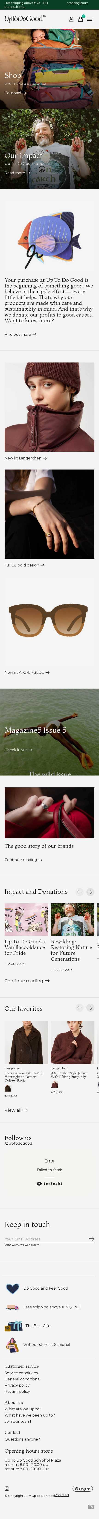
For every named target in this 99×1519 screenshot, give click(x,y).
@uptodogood (18, 1143)
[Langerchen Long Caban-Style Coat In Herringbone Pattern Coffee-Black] (26, 1042)
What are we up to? (23, 1409)
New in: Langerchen (23, 458)
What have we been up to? (30, 1415)
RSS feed (62, 1495)
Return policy (17, 1391)
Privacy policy (17, 1385)
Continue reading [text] (25, 981)
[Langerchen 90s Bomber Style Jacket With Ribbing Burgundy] (72, 1042)
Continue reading (21, 860)
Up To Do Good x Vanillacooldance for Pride (25, 947)
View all (16, 1111)
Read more (15, 173)
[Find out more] (49, 236)
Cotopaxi (13, 93)
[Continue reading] (49, 812)
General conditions (22, 1379)
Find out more (18, 334)
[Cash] (91, 1508)
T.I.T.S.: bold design (22, 565)
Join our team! (18, 1421)
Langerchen (13, 1068)
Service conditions (21, 1373)
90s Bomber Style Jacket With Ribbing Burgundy (69, 1075)
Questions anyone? (22, 1439)
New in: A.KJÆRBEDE (24, 672)
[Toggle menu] (89, 19)
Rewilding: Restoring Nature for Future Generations (71, 950)
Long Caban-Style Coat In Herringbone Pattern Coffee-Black (24, 1076)
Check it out (16, 750)
